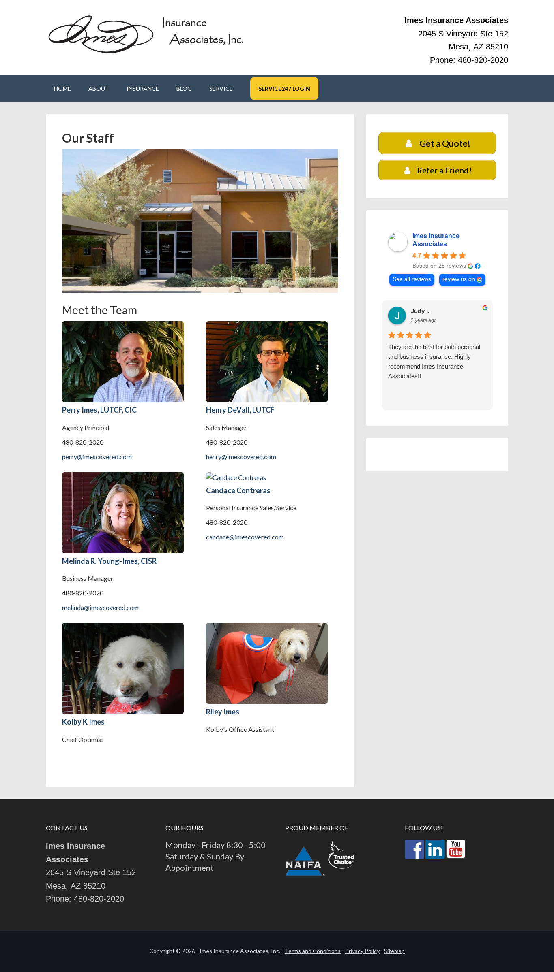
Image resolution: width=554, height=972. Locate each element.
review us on (458, 279)
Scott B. (422, 310)
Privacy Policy (362, 950)
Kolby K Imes (83, 721)
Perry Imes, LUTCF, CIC (99, 409)
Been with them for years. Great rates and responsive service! (430, 351)
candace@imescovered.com (245, 537)
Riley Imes (222, 711)
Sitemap (394, 950)
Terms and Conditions (313, 950)
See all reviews (412, 279)
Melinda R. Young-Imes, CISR (109, 560)
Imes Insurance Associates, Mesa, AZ (147, 33)
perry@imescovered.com (97, 456)
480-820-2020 (483, 59)
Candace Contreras (238, 490)
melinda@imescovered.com (100, 607)
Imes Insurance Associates (436, 239)
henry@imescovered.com (241, 456)
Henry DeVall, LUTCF (240, 409)
